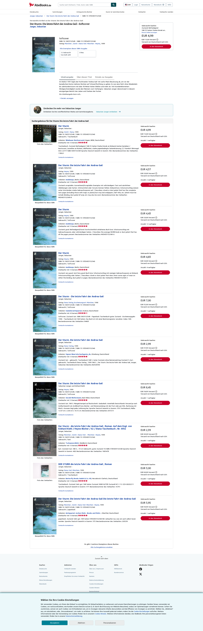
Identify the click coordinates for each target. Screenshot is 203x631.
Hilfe (169, 5)
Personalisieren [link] (109, 623)
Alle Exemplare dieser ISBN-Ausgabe (73, 48)
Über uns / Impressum (96, 569)
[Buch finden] (113, 5)
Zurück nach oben (101, 558)
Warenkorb (42, 584)
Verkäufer (142, 12)
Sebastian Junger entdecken (106, 112)
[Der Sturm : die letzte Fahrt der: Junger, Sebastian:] (45, 455)
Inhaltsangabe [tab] (67, 77)
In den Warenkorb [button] (156, 46)
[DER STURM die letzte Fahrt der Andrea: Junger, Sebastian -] (45, 478)
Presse (91, 572)
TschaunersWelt (72, 443)
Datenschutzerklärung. (74, 616)
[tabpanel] (98, 90)
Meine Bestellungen (45, 580)
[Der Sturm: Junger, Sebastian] (45, 244)
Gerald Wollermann (73, 398)
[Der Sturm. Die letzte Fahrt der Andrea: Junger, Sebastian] (45, 375)
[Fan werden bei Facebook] (140, 569)
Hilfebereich (118, 569)
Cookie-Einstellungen (142, 611)
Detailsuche (34, 12)
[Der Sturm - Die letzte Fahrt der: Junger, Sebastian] (45, 331)
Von (66, 53)
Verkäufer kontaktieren (65, 157)
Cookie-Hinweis (94, 588)
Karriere (91, 576)
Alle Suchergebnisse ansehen (102, 547)
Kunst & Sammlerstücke (115, 12)
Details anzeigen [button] (67, 98)
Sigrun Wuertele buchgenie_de (78, 354)
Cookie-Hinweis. (101, 614)
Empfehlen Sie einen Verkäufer (74, 576)
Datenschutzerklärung (96, 580)
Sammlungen (57, 12)
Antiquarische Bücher (84, 12)
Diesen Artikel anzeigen (149, 32)
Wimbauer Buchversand (75, 140)
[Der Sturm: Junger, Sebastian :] (45, 142)
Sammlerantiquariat (74, 311)
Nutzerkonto (145, 5)
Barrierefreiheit (94, 591)
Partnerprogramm (70, 572)
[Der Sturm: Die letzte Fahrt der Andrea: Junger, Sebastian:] (45, 534)
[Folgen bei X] (140, 574)
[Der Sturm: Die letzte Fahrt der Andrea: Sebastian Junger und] (45, 417)
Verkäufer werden (166, 12)
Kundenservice (119, 572)
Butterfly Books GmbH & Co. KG (78, 478)
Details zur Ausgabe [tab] (104, 77)
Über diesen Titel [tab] (84, 77)
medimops (70, 180)
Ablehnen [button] (81, 623)
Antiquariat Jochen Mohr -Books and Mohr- (83, 513)
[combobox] (84, 5)
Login (136, 5)
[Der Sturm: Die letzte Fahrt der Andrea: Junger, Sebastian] (45, 200)
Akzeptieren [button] (54, 623)
